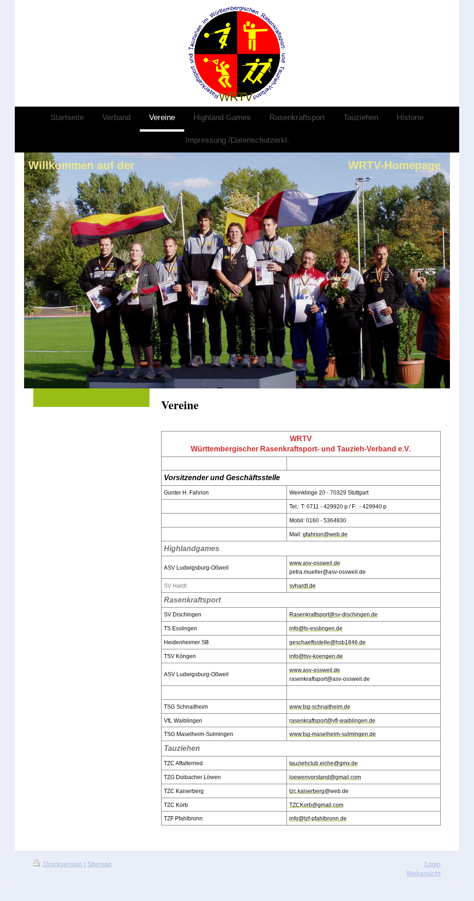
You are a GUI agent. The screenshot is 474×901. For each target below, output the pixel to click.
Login (432, 864)
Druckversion (63, 864)
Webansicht (423, 873)
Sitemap (99, 864)
